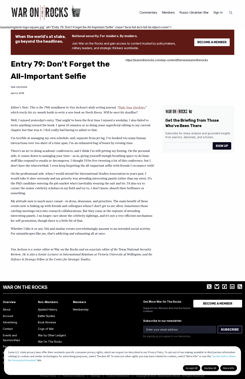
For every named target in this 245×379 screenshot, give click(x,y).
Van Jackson (19, 87)
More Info (228, 368)
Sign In (218, 12)
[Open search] (230, 12)
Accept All (191, 368)
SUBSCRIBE (230, 329)
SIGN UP (222, 146)
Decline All (210, 368)
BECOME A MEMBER (212, 42)
